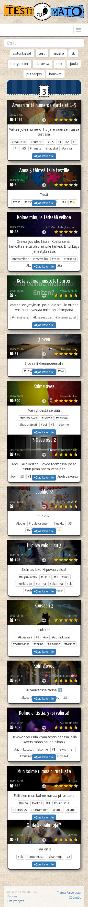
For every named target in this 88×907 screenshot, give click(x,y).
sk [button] (73, 53)
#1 (59, 142)
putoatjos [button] (34, 74)
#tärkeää (70, 259)
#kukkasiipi (24, 584)
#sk (69, 584)
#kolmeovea (29, 418)
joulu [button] (74, 63)
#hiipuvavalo (28, 577)
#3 (75, 142)
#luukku (59, 523)
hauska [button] (58, 53)
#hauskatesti (28, 425)
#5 (24, 148)
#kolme (63, 425)
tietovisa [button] (42, 63)
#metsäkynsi (20, 317)
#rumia (57, 810)
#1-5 (50, 142)
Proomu (13, 896)
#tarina (41, 584)
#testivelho (40, 259)
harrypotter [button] (19, 63)
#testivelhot (20, 259)
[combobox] (44, 43)
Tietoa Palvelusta (69, 892)
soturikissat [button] (22, 53)
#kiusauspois (42, 317)
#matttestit (19, 142)
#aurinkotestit (23, 749)
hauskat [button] (55, 74)
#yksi (62, 749)
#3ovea (47, 418)
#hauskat (51, 148)
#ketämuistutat (65, 317)
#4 (16, 148)
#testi (56, 259)
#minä (23, 803)
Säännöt (75, 897)
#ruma (71, 810)
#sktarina (56, 584)
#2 (67, 142)
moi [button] (59, 63)
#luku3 (45, 577)
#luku (65, 577)
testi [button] (42, 53)
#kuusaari (25, 637)
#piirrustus (61, 803)
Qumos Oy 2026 (21, 892)
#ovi (44, 425)
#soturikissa (21, 644)
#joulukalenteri (39, 523)
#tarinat (69, 644)
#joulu (20, 523)
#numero (37, 142)
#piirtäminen (39, 810)
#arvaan (68, 148)
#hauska (36, 148)
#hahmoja (55, 857)
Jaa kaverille (45, 156)
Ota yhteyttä (15, 901)
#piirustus (20, 810)
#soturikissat (61, 637)
